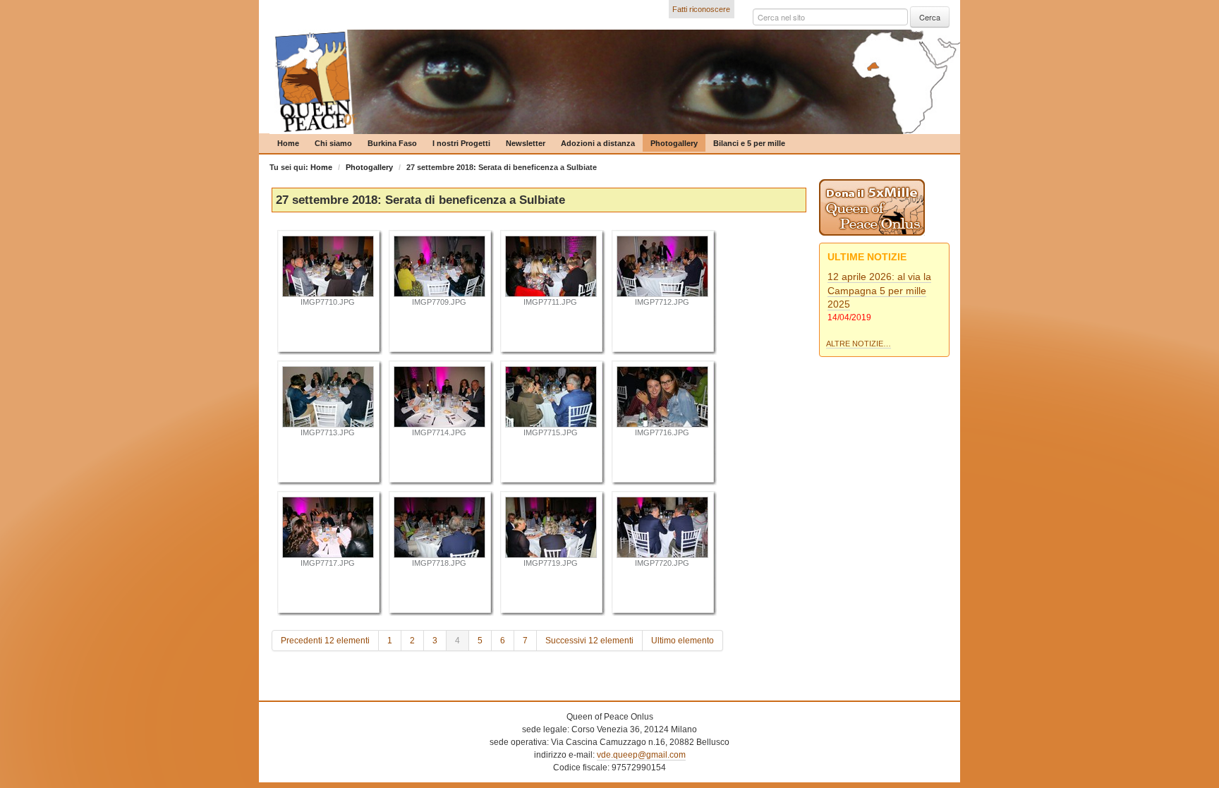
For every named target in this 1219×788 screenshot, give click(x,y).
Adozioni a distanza (598, 143)
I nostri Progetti (461, 143)
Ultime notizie (866, 256)
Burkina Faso (392, 143)
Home (288, 143)
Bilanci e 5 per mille (749, 143)
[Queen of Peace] (614, 82)
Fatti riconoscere (701, 9)
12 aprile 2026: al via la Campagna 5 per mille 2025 (879, 290)
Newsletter (525, 143)
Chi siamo (333, 143)
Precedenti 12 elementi (325, 640)
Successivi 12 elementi (589, 640)
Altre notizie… (858, 343)
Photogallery (674, 143)
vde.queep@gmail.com (641, 755)
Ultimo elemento (682, 640)
